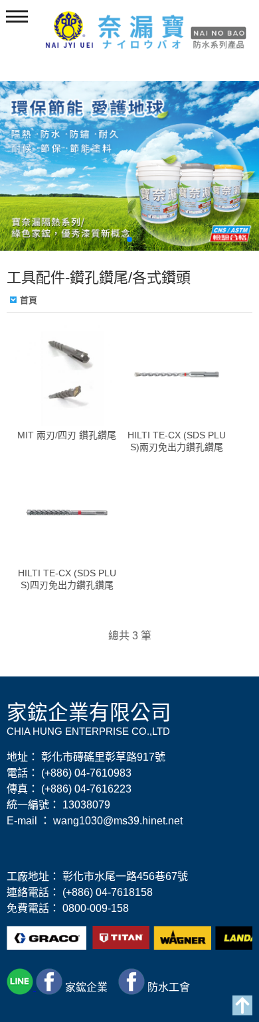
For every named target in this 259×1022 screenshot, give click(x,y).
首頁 (28, 300)
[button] (119, 239)
